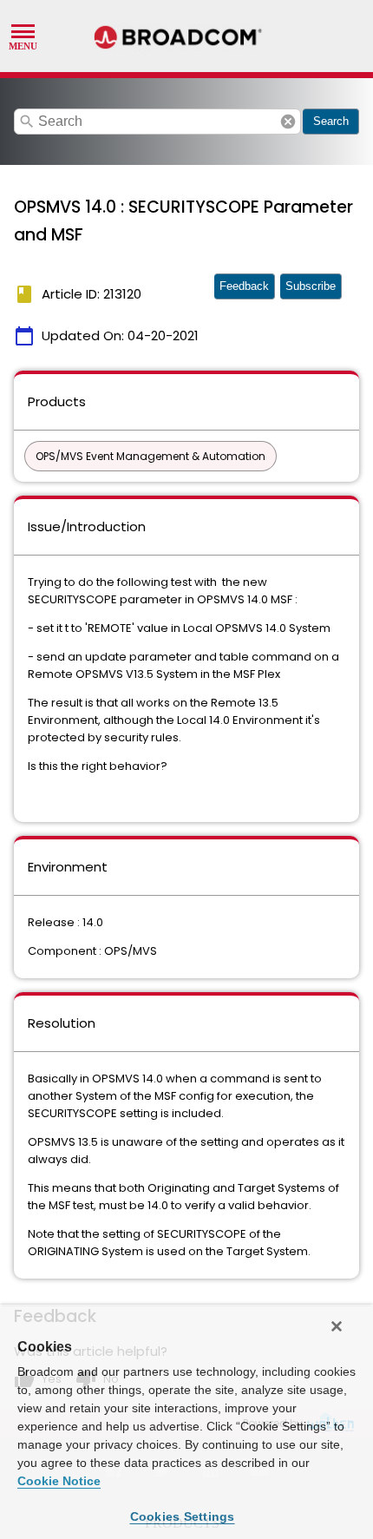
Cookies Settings (182, 1516)
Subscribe (310, 286)
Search (331, 121)
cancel (288, 121)
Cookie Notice (59, 1481)
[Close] (336, 1326)
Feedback (244, 286)
